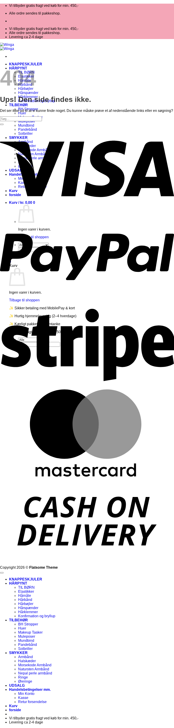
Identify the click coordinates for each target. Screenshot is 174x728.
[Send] (2, 124)
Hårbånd (25, 600)
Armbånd (25, 657)
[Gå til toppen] (2, 572)
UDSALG (17, 685)
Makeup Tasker (30, 632)
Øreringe (25, 681)
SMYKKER (18, 653)
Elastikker (26, 591)
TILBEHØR (18, 105)
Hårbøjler (25, 604)
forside (15, 710)
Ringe (23, 677)
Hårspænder (28, 93)
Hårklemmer (28, 612)
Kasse (23, 698)
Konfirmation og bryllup (36, 616)
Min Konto (26, 694)
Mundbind (26, 640)
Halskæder (27, 661)
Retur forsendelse (32, 702)
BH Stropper (28, 624)
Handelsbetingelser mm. (30, 689)
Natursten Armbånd (33, 669)
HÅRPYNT (18, 583)
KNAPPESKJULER (25, 64)
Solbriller (25, 649)
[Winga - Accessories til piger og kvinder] (7, 47)
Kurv (13, 706)
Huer (22, 113)
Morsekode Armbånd (34, 665)
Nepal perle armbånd (35, 673)
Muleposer (26, 121)
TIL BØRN (26, 587)
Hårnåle (24, 596)
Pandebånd (27, 645)
